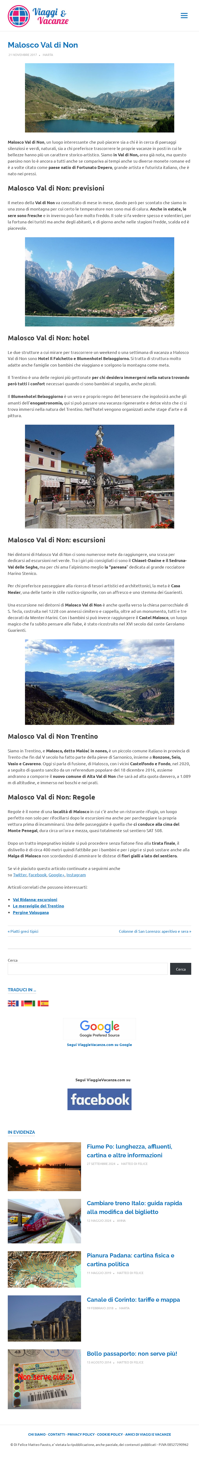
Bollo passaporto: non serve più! (132, 1353)
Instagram (76, 874)
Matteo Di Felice (134, 1163)
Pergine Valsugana (31, 912)
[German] (28, 1002)
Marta (48, 55)
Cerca (12, 960)
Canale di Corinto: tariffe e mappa (133, 1299)
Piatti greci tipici (24, 931)
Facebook (38, 874)
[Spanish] (45, 1002)
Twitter (20, 874)
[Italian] (37, 1002)
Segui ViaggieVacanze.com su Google (99, 1044)
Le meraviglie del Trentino (38, 905)
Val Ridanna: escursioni (35, 899)
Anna (121, 1220)
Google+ (57, 874)
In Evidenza (21, 1132)
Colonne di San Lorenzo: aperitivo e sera (153, 931)
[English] (12, 1002)
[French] (20, 1002)
